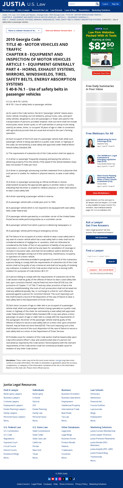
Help (56, 484)
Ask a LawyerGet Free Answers (97, 223)
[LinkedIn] (49, 478)
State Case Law (39, 438)
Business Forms (69, 438)
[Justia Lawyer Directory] (73, 478)
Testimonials (96, 456)
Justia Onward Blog (99, 453)
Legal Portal (36, 484)
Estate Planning (40, 409)
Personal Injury (39, 416)
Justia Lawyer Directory (100, 434)
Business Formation (71, 394)
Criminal (36, 397)
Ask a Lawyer (23, 10)
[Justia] (13, 4)
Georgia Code (42, 15)
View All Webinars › (101, 193)
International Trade (70, 409)
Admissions (95, 397)
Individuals (38, 390)
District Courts (10, 450)
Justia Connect (23, 484)
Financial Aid (95, 401)
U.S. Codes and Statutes (26, 15)
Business (66, 390)
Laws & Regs (71, 10)
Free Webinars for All (99, 133)
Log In (105, 4)
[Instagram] (59, 478)
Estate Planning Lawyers (15, 409)
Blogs (93, 413)
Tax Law (65, 416)
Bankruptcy (38, 394)
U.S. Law (11, 15)
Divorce (36, 401)
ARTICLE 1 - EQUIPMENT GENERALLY (73, 17)
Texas (35, 454)
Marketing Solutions (101, 10)
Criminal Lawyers (11, 401)
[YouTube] (52, 478)
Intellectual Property (71, 405)
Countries (66, 454)
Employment (67, 401)
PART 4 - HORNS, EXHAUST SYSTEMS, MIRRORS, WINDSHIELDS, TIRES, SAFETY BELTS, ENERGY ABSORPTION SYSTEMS (51, 20)
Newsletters (84, 10)
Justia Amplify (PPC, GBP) (101, 449)
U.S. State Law (40, 427)
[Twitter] (70, 478)
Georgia (58, 360)
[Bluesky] (66, 478)
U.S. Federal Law (12, 427)
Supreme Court (10, 442)
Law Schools (56, 10)
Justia (4, 15)
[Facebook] (56, 478)
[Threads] (63, 478)
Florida (36, 446)
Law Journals (96, 409)
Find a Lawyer (8, 10)
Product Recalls (68, 442)
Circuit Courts (10, 446)
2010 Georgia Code (56, 15)
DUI (34, 405)
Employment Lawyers (13, 405)
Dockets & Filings (11, 454)
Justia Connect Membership (102, 431)
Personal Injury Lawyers (14, 416)
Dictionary (95, 394)
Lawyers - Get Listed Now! (101, 270)
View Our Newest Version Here (59, 30)
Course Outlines (97, 405)
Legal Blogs (67, 434)
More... (7, 420)
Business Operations (71, 397)
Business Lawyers (12, 397)
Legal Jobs (66, 431)
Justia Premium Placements (102, 438)
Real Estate (66, 413)
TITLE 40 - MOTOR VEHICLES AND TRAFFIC (83, 15)
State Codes (38, 434)
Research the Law (40, 10)
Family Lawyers (10, 413)
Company (47, 484)
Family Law (37, 413)
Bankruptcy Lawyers (13, 394)
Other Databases (71, 427)
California (37, 442)
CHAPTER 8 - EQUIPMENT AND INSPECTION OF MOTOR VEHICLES (29, 17)
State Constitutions (41, 431)
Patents (65, 446)
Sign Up (115, 4)
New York (37, 450)
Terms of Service (66, 484)
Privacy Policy (81, 484)
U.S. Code (8, 434)
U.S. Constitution (11, 431)
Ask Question (101, 237)
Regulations (9, 438)
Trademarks (67, 450)
